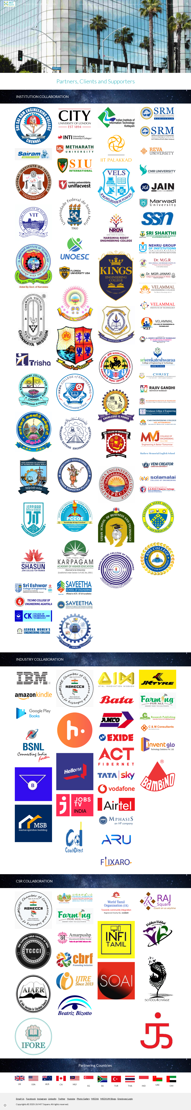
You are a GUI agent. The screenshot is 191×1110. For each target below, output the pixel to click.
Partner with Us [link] (175, 4)
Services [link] (107, 4)
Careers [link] (149, 4)
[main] (95, 81)
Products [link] (119, 4)
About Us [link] (92, 4)
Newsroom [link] (132, 4)
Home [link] (81, 4)
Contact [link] (160, 4)
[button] (187, 4)
